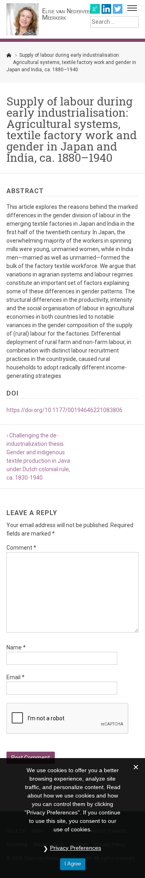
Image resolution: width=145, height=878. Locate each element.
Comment (21, 547)
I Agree (72, 864)
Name (16, 647)
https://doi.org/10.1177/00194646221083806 (64, 410)
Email (15, 677)
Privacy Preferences (75, 848)
